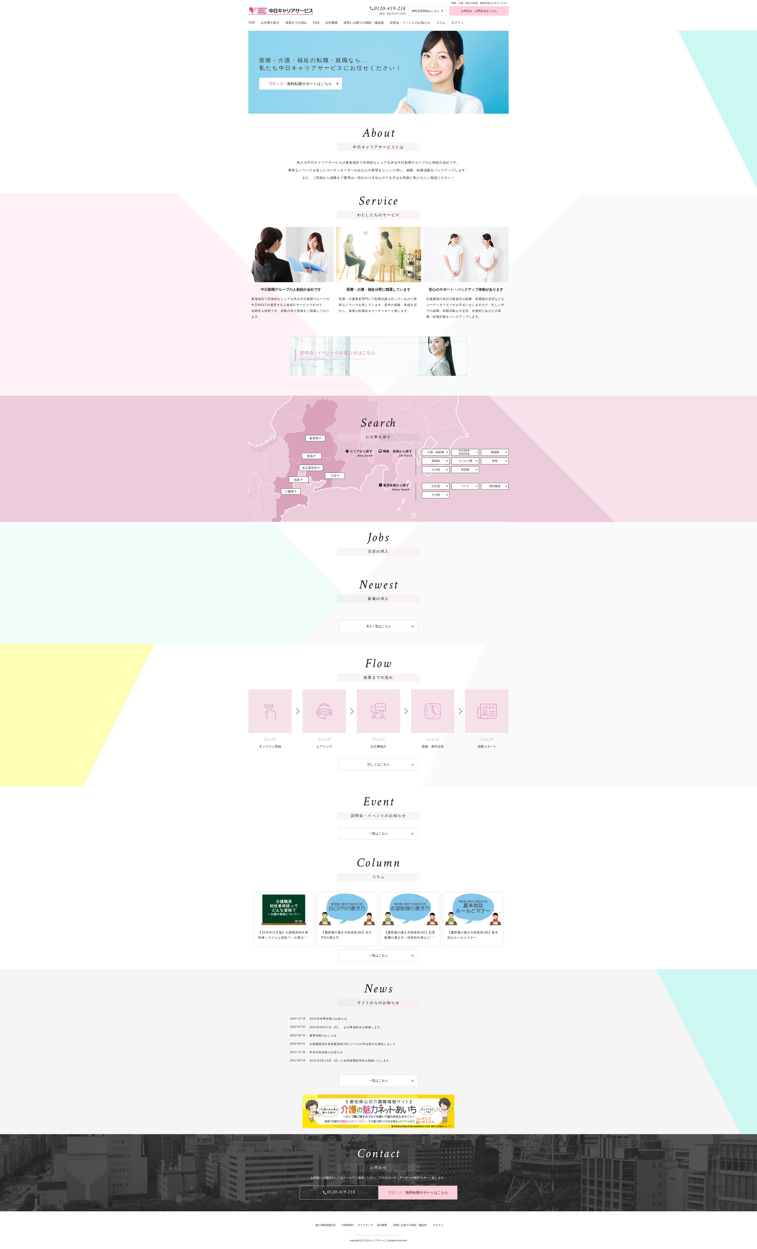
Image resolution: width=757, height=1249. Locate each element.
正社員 (436, 486)
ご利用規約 (347, 1225)
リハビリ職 (465, 460)
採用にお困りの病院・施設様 (364, 22)
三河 (334, 475)
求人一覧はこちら (378, 626)
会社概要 (331, 22)
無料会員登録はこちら (425, 11)
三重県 (289, 491)
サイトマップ (365, 1225)
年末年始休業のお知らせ (326, 1052)
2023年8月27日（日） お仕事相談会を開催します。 (346, 1027)
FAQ (316, 22)
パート (465, 486)
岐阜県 (314, 438)
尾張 (310, 456)
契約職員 (494, 486)
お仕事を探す (270, 22)
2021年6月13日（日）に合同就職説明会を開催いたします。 (351, 1060)
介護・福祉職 (435, 452)
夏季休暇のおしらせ (323, 1035)
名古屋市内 (309, 467)
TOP (251, 22)
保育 (495, 460)
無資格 (465, 469)
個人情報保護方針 (325, 1225)
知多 (297, 479)
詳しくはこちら (378, 764)
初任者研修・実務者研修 (465, 452)
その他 (436, 469)
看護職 (495, 452)
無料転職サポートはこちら (300, 83)
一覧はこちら (378, 833)
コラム (441, 22)
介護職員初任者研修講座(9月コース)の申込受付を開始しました (353, 1044)
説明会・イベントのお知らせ (410, 22)
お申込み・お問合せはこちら (479, 11)
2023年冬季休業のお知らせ (328, 1018)
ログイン (457, 22)
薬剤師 (436, 460)
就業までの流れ (296, 22)
